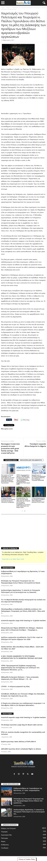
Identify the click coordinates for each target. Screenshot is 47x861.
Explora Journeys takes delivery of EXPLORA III (18, 742)
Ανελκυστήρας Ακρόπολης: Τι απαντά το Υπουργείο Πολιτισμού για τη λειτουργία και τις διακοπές (20, 591)
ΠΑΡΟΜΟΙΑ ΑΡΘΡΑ (11, 460)
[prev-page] (22, 511)
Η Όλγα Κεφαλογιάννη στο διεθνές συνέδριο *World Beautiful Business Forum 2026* (38, 500)
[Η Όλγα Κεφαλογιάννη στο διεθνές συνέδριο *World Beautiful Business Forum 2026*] (39, 492)
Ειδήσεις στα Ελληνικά (8, 828)
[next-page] (25, 511)
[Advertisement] (23, 107)
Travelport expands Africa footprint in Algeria (35, 445)
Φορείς (8, 7)
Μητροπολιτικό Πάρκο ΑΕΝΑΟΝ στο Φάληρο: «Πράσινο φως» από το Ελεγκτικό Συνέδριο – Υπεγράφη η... (22, 629)
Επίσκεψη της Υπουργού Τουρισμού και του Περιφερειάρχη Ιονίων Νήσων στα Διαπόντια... (29, 801)
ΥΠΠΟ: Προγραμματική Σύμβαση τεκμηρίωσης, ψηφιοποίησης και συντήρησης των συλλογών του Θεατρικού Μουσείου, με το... (20, 668)
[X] (28, 774)
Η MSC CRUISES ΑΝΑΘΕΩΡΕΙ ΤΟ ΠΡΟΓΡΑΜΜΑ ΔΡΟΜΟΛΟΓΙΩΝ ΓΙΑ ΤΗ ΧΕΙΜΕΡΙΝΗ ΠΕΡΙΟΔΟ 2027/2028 (21, 657)
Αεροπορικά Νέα (6, 835)
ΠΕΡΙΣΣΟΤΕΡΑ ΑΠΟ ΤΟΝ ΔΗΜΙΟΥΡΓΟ (31, 460)
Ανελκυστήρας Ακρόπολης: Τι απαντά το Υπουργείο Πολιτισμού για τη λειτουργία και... (29, 812)
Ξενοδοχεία (4, 848)
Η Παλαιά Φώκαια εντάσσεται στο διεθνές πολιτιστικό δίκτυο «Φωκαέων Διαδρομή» (8, 500)
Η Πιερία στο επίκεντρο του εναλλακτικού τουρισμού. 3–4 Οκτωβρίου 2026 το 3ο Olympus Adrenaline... (23, 704)
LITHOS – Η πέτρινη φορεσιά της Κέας (15, 686)
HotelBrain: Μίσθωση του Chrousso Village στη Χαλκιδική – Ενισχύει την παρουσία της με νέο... (23, 695)
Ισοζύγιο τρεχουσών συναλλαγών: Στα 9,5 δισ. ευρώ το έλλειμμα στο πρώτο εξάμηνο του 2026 (21, 638)
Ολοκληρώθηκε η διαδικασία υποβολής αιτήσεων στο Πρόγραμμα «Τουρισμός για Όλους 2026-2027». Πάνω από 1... (23, 611)
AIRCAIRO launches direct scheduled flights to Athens (21, 749)
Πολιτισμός (4, 838)
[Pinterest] (24, 774)
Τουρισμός (4, 832)
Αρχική (2, 7)
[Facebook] (15, 774)
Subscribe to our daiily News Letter (13, 559)
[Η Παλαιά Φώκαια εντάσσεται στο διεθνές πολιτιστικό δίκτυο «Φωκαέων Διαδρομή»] (8, 492)
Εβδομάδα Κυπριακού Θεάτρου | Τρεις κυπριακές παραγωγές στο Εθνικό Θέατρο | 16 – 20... (20, 678)
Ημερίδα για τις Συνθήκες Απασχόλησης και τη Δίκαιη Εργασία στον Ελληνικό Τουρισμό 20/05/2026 (39, 477)
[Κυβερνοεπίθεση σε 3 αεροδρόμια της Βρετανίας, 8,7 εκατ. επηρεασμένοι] (6, 791)
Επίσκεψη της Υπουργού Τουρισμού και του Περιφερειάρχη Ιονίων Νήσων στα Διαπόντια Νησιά (20, 582)
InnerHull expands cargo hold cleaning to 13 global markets (23, 620)
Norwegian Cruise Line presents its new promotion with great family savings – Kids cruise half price (10, 448)
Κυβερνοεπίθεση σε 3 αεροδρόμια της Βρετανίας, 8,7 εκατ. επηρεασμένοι (28, 789)
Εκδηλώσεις (5, 845)
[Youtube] (32, 774)
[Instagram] (19, 774)
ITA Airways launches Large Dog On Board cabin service (21, 725)
